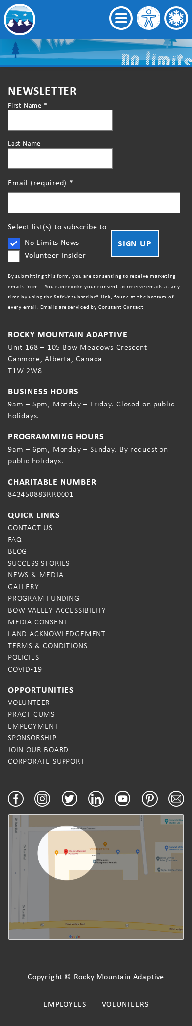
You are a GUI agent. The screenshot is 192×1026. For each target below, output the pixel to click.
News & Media (36, 574)
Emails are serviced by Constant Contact (91, 306)
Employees (64, 1004)
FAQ (15, 539)
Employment (33, 725)
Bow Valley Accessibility (57, 610)
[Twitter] (69, 798)
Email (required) (40, 182)
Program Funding (44, 598)
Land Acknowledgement (57, 633)
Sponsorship (32, 737)
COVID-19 (25, 669)
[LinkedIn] (96, 799)
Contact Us (30, 527)
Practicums (31, 714)
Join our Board (38, 749)
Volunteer (29, 702)
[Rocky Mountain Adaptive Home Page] (19, 19)
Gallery (23, 586)
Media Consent (37, 621)
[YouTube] (122, 799)
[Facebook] (16, 799)
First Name (28, 105)
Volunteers (125, 1004)
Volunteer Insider (55, 255)
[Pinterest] (150, 799)
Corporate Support (46, 761)
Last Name (24, 143)
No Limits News (52, 242)
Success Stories (39, 562)
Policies (23, 657)
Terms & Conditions (47, 645)
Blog (17, 551)
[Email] (176, 799)
